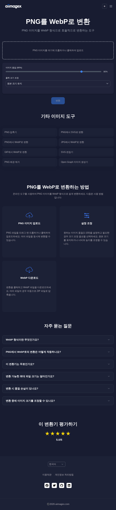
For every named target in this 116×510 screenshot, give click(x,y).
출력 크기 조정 (12, 78)
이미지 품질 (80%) (14, 67)
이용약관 (46, 474)
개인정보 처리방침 (64, 474)
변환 (58, 100)
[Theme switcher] (104, 6)
